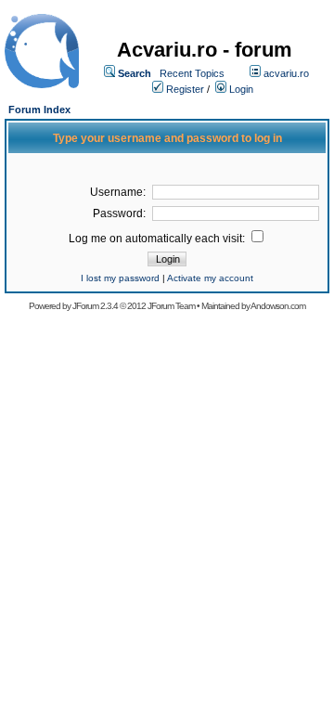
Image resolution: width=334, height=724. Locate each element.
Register (185, 89)
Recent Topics (192, 73)
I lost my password (120, 278)
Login (241, 89)
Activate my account (210, 278)
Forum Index (39, 109)
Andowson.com (277, 306)
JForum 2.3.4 (95, 306)
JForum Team (171, 306)
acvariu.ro (286, 73)
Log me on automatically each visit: (158, 238)
